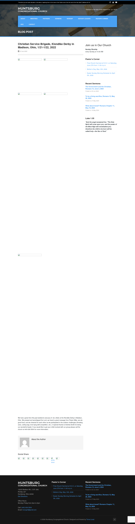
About (23, 19)
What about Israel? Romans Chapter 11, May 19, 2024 (100, 107)
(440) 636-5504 (26, 507)
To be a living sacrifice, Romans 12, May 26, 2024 (100, 97)
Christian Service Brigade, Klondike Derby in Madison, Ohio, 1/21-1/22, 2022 (46, 45)
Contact (32, 24)
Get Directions (22, 496)
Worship (70, 19)
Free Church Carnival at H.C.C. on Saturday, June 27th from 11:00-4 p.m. (102, 64)
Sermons (58, 19)
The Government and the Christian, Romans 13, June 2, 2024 (98, 87)
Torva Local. (90, 519)
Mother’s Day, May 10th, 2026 (97, 69)
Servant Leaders (84, 19)
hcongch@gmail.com (29, 510)
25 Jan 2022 (23, 51)
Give (22, 24)
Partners (46, 19)
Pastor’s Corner (102, 19)
